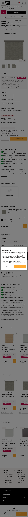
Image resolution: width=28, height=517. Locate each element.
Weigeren (8, 266)
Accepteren (19, 266)
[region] (14, 258)
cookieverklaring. (22, 262)
